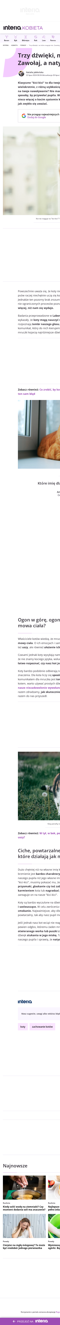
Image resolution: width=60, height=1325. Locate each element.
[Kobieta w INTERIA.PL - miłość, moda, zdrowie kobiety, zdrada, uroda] (33, 27)
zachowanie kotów (42, 1026)
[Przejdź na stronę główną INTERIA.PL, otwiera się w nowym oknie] (12, 27)
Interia (6, 45)
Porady (23, 45)
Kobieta (14, 45)
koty (22, 1026)
